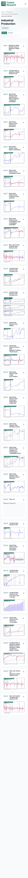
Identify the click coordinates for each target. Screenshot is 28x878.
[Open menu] (25, 3)
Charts (2, 12)
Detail (11, 32)
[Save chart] (23, 46)
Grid (5, 32)
